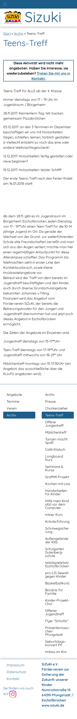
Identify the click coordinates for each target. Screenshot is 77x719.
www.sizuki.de (53, 705)
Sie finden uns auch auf (18, 691)
